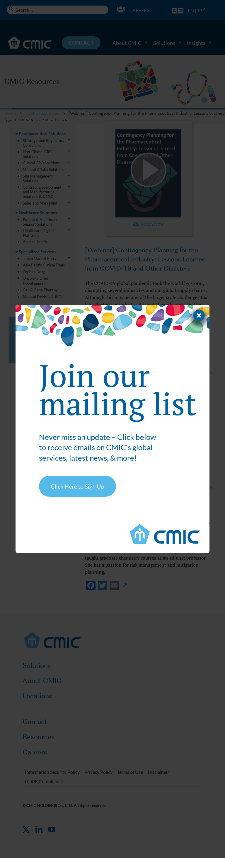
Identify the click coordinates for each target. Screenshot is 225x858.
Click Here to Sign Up (77, 486)
